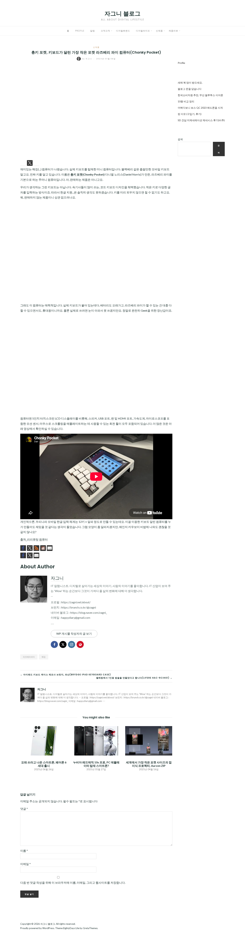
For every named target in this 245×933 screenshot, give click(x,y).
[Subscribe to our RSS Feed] (36, 548)
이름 (24, 850)
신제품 (159, 30)
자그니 (87, 59)
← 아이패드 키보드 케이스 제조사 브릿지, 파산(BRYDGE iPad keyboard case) (65, 674)
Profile (79, 30)
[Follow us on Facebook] (23, 548)
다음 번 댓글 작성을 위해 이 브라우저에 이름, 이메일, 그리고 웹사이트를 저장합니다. (72, 882)
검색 (180, 139)
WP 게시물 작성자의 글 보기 (74, 633)
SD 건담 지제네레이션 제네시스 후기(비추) (201, 120)
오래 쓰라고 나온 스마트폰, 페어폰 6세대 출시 (43, 764)
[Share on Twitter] (30, 163)
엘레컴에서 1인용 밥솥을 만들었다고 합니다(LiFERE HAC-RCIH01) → (134, 677)
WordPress (48, 928)
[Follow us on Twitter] (30, 548)
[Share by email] (36, 163)
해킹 (44, 657)
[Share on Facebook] (23, 163)
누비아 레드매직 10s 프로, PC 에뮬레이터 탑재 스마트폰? (96, 764)
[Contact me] (50, 548)
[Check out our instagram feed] (43, 548)
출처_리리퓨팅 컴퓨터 (34, 539)
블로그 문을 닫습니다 (189, 88)
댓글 (24, 808)
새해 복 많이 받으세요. (190, 82)
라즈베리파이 (29, 657)
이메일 (25, 864)
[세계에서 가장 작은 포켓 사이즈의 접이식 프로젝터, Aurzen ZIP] (148, 740)
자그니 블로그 (122, 14)
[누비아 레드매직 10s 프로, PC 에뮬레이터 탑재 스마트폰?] (96, 740)
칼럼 (92, 30)
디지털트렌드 (123, 30)
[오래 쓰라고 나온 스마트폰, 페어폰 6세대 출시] (43, 740)
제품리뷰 (173, 30)
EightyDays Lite (71, 928)
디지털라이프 (143, 30)
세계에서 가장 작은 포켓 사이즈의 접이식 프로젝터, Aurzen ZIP (149, 764)
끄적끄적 (105, 30)
